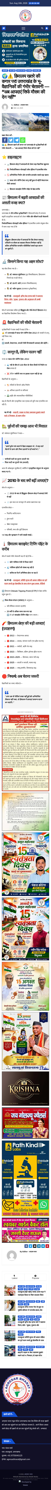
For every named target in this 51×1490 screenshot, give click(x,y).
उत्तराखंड (29, 70)
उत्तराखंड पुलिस (36, 70)
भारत (32, 1319)
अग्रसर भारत (28, 1474)
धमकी (43, 1301)
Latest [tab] (14, 1278)
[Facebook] (5, 140)
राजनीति (31, 1289)
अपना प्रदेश (12, 70)
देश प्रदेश (39, 1286)
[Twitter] (10, 140)
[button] (42, 28)
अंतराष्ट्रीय (5, 70)
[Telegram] (16, 140)
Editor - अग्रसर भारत (21, 105)
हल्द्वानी (31, 1349)
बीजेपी (25, 1289)
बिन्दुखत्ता (26, 1319)
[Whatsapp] (22, 140)
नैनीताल (20, 1289)
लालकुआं (37, 1289)
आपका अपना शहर (21, 70)
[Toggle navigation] (23, 28)
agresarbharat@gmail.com (18, 1459)
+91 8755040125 (14, 1455)
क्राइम (38, 1301)
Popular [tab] (35, 1278)
